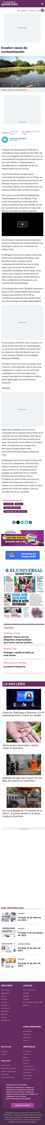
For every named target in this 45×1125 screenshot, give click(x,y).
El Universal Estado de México (32, 1003)
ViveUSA (26, 1060)
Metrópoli (5, 1005)
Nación (4, 996)
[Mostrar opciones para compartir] (42, 10)
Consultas (27, 1078)
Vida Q (4, 1017)
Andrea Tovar (10, 648)
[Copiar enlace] (30, 522)
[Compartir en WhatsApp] (22, 522)
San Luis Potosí (29, 990)
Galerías (4, 1051)
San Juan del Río (12, 508)
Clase (25, 1057)
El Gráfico (27, 1051)
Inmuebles (27, 1031)
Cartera (4, 1002)
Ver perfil (14, 140)
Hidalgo (26, 999)
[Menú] (42, 3)
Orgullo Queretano (8, 1071)
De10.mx (26, 1054)
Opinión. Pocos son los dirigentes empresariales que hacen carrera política (18, 639)
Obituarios (27, 1072)
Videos (4, 1054)
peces (18, 504)
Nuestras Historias (8, 1068)
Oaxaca (26, 993)
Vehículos (27, 1037)
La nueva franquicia (14, 666)
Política (4, 999)
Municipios (5, 1008)
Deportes (5, 1011)
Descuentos (28, 1075)
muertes (8, 504)
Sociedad (5, 990)
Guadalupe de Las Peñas (15, 511)
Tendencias (5, 1020)
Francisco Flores (12, 633)
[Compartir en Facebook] (14, 522)
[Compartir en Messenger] (26, 522)
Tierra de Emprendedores (7, 1075)
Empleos (26, 1034)
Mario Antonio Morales (15, 663)
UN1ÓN (26, 1063)
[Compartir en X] (18, 522)
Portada (5, 133)
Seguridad (5, 993)
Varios (25, 1040)
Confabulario (28, 1066)
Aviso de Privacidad (23, 1098)
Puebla (26, 996)
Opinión (9, 628)
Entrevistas (5, 1065)
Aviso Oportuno (29, 1069)
